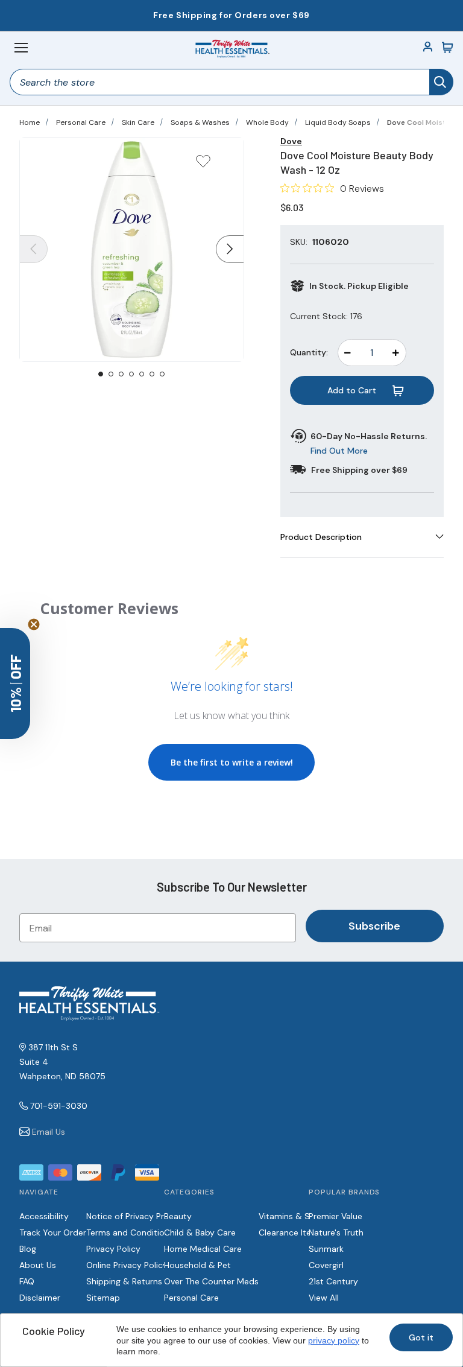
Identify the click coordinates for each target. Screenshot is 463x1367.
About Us (37, 1265)
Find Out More (339, 450)
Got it (421, 1337)
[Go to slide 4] (131, 374)
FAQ (26, 1281)
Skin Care (138, 122)
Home (29, 122)
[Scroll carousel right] (230, 249)
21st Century (333, 1281)
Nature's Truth (336, 1232)
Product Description (321, 536)
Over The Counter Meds (211, 1281)
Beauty (178, 1216)
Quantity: (309, 352)
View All (324, 1297)
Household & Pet (197, 1265)
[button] (15, 683)
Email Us (48, 1131)
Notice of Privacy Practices (139, 1216)
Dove (291, 141)
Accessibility (44, 1216)
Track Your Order (52, 1232)
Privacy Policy (113, 1248)
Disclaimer (39, 1297)
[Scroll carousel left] (34, 249)
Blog (27, 1248)
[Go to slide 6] (152, 374)
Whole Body (267, 122)
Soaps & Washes (200, 122)
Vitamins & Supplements (308, 1216)
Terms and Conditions (130, 1232)
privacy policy (333, 1340)
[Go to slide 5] (141, 374)
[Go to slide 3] (121, 374)
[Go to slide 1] (100, 374)
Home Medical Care (203, 1248)
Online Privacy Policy (127, 1265)
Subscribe (374, 926)
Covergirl (326, 1265)
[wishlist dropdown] (203, 165)
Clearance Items (291, 1232)
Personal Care (81, 122)
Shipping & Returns (124, 1281)
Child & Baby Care (200, 1232)
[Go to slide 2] (111, 374)
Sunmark (326, 1248)
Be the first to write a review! (232, 762)
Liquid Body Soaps (338, 122)
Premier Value (335, 1216)
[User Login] (428, 48)
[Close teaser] (34, 624)
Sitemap (103, 1297)
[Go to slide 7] (162, 374)
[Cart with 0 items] (447, 47)
